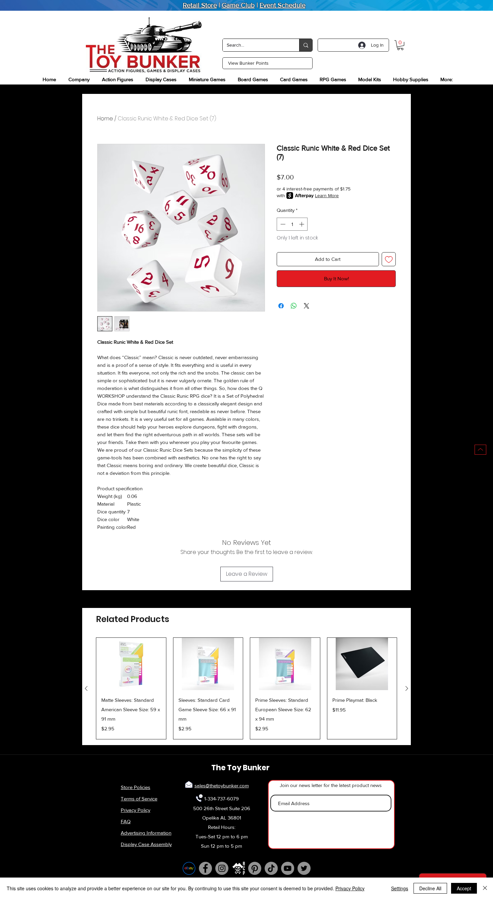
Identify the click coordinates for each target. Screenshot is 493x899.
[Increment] (302, 224)
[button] (400, 45)
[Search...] (305, 45)
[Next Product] (407, 688)
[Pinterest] (254, 868)
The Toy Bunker (240, 768)
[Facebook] (205, 868)
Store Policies (135, 787)
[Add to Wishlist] (389, 259)
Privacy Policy (135, 810)
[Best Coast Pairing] (238, 868)
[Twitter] (304, 868)
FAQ (125, 821)
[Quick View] (131, 664)
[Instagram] (221, 868)
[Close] (485, 888)
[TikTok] (271, 868)
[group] (246, 688)
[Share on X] (307, 306)
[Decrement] (282, 224)
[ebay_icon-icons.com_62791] (189, 868)
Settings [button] (399, 888)
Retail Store (200, 5)
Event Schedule (283, 5)
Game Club (238, 5)
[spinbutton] (292, 224)
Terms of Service (139, 798)
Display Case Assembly (146, 844)
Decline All (430, 888)
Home (105, 118)
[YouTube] (287, 868)
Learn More (327, 195)
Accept (464, 888)
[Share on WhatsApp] (294, 306)
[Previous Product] (86, 688)
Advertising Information (146, 833)
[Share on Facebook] (281, 306)
